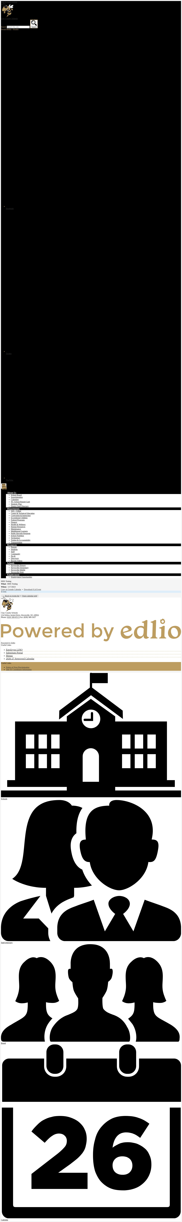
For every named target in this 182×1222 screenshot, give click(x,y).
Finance (14, 522)
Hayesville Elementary (20, 568)
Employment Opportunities (21, 577)
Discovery (15, 558)
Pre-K (13, 556)
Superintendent (17, 497)
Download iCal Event (32, 589)
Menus (9, 655)
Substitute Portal (14, 652)
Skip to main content (9, 2)
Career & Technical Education (23, 513)
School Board (16, 495)
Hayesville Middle (18, 570)
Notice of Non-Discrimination (17, 667)
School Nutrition (17, 536)
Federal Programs (18, 520)
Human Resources (18, 527)
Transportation (16, 542)
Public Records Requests (20, 533)
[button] (11, 492)
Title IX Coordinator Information (19, 669)
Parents (14, 547)
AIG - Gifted (16, 511)
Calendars (15, 499)
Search (3, 27)
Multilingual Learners (19, 531)
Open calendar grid (29, 596)
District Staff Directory (20, 506)
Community (15, 554)
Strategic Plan (16, 504)
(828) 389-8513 (13, 617)
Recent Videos (16, 561)
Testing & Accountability (20, 540)
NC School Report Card (20, 502)
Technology (15, 538)
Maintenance (16, 529)
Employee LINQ (14, 649)
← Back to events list (11, 596)
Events (3, 592)
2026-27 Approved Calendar (20, 658)
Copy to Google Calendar (11, 589)
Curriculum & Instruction (21, 516)
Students (14, 549)
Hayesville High (17, 572)
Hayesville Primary (18, 565)
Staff (13, 552)
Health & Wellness (18, 524)
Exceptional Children (19, 518)
